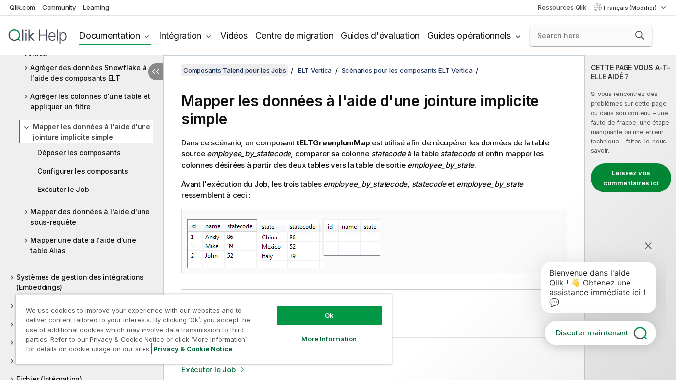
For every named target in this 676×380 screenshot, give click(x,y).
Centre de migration (294, 35)
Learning (96, 7)
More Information (329, 339)
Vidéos (234, 35)
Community (59, 7)
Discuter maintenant (592, 332)
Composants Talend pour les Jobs (234, 70)
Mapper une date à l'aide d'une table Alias (83, 245)
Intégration (180, 35)
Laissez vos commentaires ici (631, 178)
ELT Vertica (315, 70)
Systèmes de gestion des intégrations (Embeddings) (80, 282)
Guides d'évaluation (380, 35)
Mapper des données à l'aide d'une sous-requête (90, 216)
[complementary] (630, 217)
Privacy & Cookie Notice (192, 349)
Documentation (109, 35)
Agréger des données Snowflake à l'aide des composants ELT (88, 72)
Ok (329, 315)
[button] (639, 35)
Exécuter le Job (63, 189)
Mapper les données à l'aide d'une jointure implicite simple (91, 131)
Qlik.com (22, 7)
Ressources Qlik (562, 7)
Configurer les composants (82, 171)
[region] (204, 329)
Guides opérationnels (469, 35)
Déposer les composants (79, 152)
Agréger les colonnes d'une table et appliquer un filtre (90, 101)
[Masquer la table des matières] (155, 71)
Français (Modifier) (631, 7)
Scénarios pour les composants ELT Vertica (407, 70)
